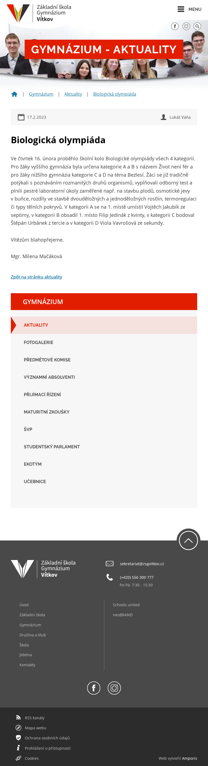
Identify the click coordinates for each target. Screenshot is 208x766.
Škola (24, 645)
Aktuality (73, 94)
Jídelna (26, 654)
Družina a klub (33, 634)
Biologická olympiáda (114, 94)
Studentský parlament (52, 446)
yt (171, 758)
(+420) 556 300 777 (137, 577)
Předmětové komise (47, 359)
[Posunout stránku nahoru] (188, 540)
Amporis (189, 758)
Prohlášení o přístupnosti (48, 748)
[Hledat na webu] (197, 29)
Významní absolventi (49, 377)
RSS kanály (34, 717)
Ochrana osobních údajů (47, 737)
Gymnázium (41, 94)
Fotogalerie (38, 342)
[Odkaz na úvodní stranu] (38, 21)
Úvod (24, 604)
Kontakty (27, 664)
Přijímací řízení (42, 394)
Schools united (126, 604)
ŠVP (28, 429)
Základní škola (32, 614)
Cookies (32, 758)
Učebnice (35, 481)
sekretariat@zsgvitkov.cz (142, 563)
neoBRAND (123, 614)
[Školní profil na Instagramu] (186, 29)
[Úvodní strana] (14, 96)
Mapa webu (35, 727)
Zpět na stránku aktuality (36, 277)
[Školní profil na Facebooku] (175, 29)
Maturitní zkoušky (47, 412)
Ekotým (33, 464)
